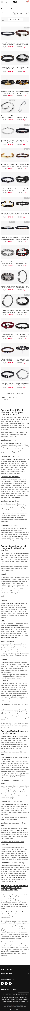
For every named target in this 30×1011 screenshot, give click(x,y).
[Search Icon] (7, 2)
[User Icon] (23, 2)
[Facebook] (2, 983)
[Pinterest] (10, 983)
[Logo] (15, 2)
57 (27, 397)
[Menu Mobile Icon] (2, 2)
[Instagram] (6, 983)
